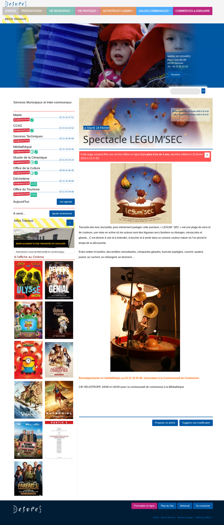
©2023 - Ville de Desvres (164, 517)
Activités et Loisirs (117, 11)
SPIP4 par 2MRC (203, 517)
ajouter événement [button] (62, 213)
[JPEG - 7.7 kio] (59, 359)
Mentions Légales (185, 517)
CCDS (34, 184)
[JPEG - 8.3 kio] (28, 440)
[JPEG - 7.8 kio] (59, 399)
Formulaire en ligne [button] (144, 505)
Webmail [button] (184, 505)
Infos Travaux (15, 19)
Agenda (10, 11)
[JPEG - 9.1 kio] (28, 399)
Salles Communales (154, 11)
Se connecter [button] (203, 505)
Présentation (31, 11)
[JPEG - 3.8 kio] (59, 440)
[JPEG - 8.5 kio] (28, 280)
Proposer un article (165, 422)
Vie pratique (87, 11)
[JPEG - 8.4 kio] (28, 478)
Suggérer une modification (196, 422)
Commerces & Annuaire (192, 11)
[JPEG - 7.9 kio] (28, 359)
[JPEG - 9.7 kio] (28, 320)
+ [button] (70, 222)
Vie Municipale (60, 11)
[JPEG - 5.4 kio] (59, 320)
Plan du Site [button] (167, 505)
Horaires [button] (175, 74)
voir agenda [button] (66, 201)
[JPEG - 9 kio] (59, 280)
